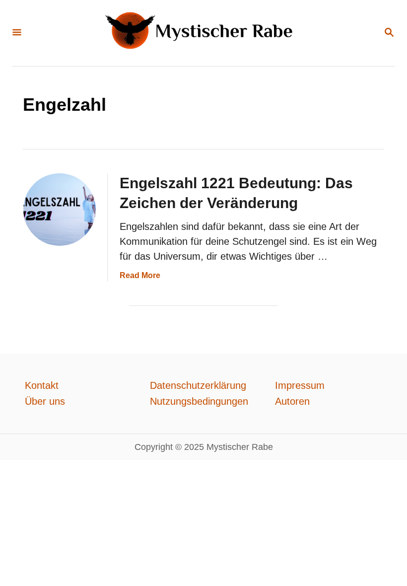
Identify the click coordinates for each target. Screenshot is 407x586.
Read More (140, 275)
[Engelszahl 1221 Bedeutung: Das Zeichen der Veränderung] (59, 209)
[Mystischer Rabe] (202, 33)
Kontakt (42, 385)
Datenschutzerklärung (198, 385)
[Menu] (17, 33)
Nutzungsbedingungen (199, 401)
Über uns (45, 401)
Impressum (300, 385)
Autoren (292, 401)
